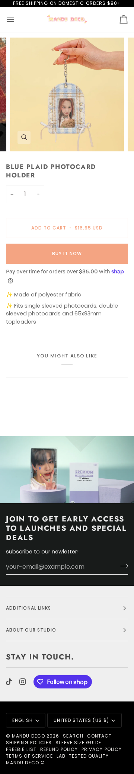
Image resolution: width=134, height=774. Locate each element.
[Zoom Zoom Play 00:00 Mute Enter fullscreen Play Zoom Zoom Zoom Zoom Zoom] (67, 94)
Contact (99, 736)
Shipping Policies (29, 742)
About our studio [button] (31, 630)
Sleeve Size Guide (78, 742)
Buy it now (67, 253)
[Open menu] (17, 19)
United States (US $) (81, 720)
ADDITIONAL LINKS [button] (28, 608)
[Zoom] (24, 137)
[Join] (122, 566)
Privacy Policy (102, 749)
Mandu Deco (28, 736)
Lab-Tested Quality (82, 756)
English (22, 720)
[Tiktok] (9, 681)
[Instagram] (22, 681)
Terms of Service (29, 756)
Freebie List (21, 749)
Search (73, 736)
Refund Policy (59, 749)
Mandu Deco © (25, 762)
